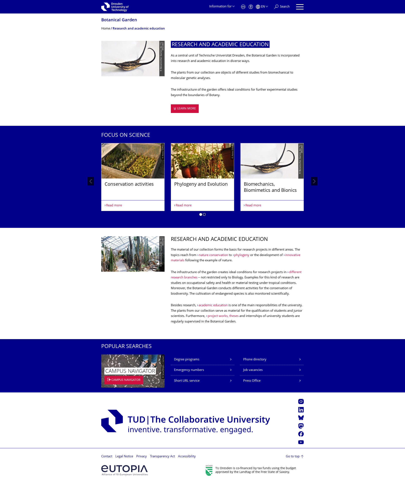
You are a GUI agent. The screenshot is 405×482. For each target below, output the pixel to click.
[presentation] (91, 181)
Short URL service (187, 381)
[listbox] (202, 181)
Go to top (293, 456)
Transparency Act (162, 456)
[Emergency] (243, 7)
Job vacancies (253, 370)
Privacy (141, 456)
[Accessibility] (250, 7)
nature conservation (214, 255)
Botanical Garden (119, 20)
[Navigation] (300, 7)
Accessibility (187, 456)
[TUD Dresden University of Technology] (115, 6)
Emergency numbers (189, 370)
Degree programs (186, 359)
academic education (213, 305)
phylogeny (242, 255)
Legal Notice (124, 456)
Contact (106, 456)
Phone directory (254, 359)
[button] (200, 215)
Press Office (252, 381)
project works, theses (223, 316)
